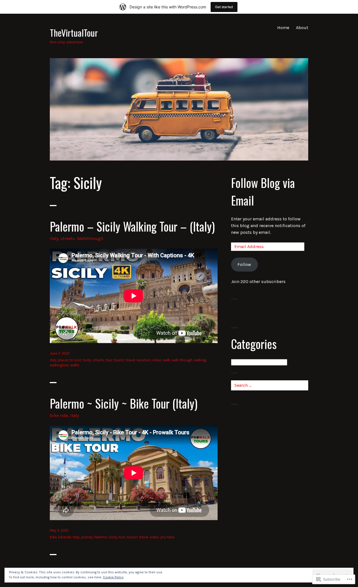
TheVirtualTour (74, 32)
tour (108, 360)
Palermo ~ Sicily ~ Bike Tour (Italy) (123, 403)
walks (74, 365)
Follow (244, 264)
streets (68, 238)
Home (283, 27)
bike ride (59, 415)
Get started (224, 7)
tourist (119, 360)
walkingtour (59, 365)
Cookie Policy (113, 577)
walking (200, 360)
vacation (143, 360)
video (156, 360)
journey (87, 537)
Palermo (100, 537)
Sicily (87, 360)
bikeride (64, 537)
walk (166, 360)
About (302, 27)
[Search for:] (269, 385)
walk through (181, 360)
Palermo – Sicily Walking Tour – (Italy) (132, 226)
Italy (54, 238)
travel (130, 360)
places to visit (69, 360)
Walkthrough (90, 238)
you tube (167, 537)
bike (53, 537)
